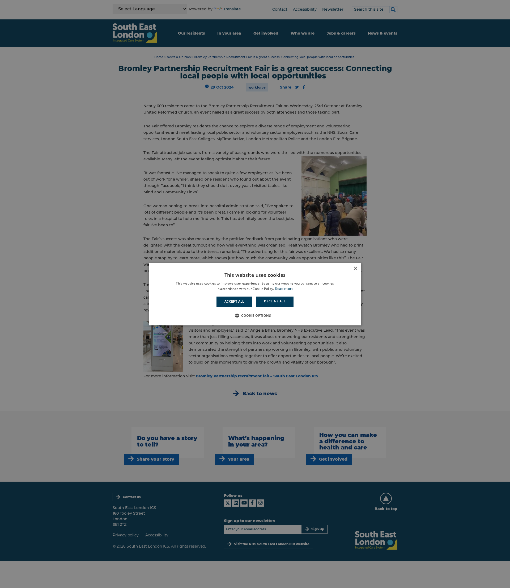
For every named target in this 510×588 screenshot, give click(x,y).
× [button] (355, 268)
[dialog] (255, 294)
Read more (284, 289)
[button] (255, 315)
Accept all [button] (234, 301)
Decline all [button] (275, 301)
